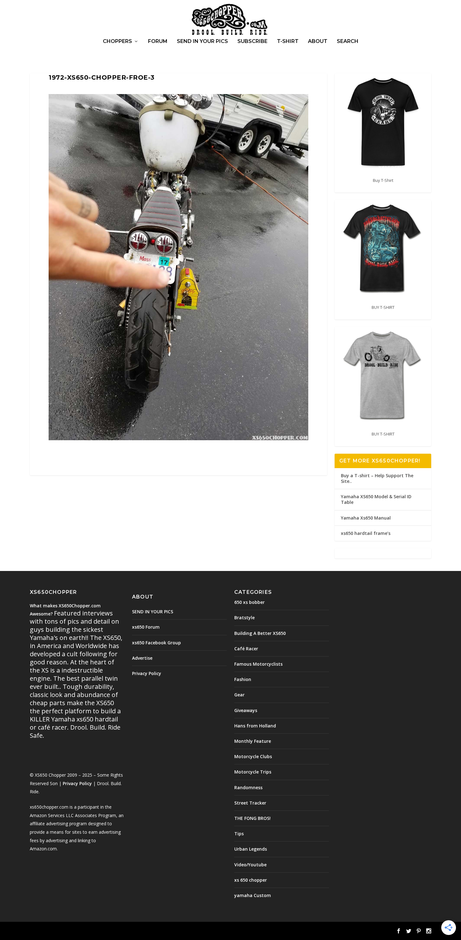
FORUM (157, 41)
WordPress (131, 931)
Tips (239, 834)
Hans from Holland (255, 726)
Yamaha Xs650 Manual (366, 518)
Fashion (242, 679)
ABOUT (317, 41)
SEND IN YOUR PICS (202, 41)
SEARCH (347, 41)
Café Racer (246, 649)
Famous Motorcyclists (258, 664)
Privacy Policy (77, 783)
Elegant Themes (73, 931)
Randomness (248, 787)
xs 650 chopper (250, 880)
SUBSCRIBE (252, 41)
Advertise (142, 658)
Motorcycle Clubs (253, 756)
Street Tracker (250, 803)
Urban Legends (250, 849)
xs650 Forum (146, 627)
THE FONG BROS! (252, 818)
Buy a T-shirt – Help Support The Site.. (377, 478)
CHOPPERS (117, 41)
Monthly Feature (252, 741)
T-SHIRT (288, 41)
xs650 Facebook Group (156, 643)
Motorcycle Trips (252, 772)
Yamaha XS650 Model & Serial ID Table (376, 499)
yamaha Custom (252, 895)
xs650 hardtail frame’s (365, 533)
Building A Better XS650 (260, 633)
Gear (239, 695)
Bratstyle (244, 618)
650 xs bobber (249, 602)
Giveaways (245, 710)
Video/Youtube (250, 865)
